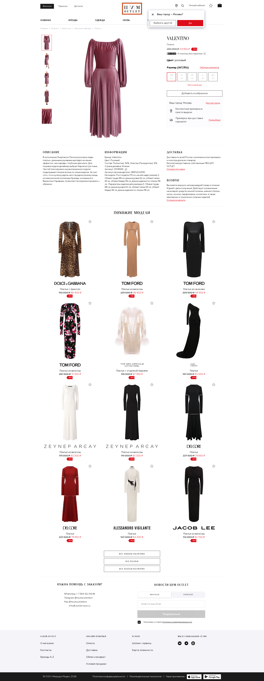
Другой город (213, 103)
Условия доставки (176, 169)
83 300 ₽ (76, 456)
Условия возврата (176, 200)
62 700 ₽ (200, 537)
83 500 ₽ (200, 374)
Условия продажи (96, 664)
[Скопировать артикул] (126, 169)
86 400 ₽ (76, 293)
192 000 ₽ (64, 293)
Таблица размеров (209, 68)
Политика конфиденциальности (109, 677)
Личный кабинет (197, 6)
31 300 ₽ (76, 374)
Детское (78, 6)
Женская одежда (83, 28)
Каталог (55, 28)
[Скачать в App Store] (194, 676)
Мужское (63, 6)
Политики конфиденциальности (177, 622)
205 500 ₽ (188, 293)
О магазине (47, 643)
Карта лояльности (142, 650)
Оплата (90, 643)
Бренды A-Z (47, 657)
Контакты (45, 650)
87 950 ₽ (138, 374)
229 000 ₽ (126, 293)
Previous (38, 80)
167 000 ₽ (188, 374)
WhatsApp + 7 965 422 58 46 (79, 594)
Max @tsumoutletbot (75, 602)
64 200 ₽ (138, 537)
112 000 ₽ (188, 537)
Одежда (100, 20)
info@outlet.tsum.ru (79, 606)
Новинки (45, 20)
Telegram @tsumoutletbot (78, 598)
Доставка (91, 650)
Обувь (126, 20)
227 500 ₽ (188, 456)
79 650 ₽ (200, 456)
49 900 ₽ (138, 293)
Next (55, 80)
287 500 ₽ (65, 374)
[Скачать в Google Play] (212, 676)
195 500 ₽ (126, 374)
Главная (44, 28)
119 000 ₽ (64, 456)
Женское (47, 6)
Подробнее (214, 120)
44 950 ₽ (200, 293)
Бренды (72, 20)
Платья (97, 28)
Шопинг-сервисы (141, 643)
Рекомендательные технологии (146, 677)
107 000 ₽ (126, 537)
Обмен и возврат (96, 657)
